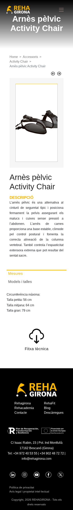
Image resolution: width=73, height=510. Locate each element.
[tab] (37, 273)
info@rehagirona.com (36, 458)
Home (14, 56)
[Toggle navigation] (61, 9)
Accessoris (30, 56)
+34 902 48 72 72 (52, 453)
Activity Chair (19, 61)
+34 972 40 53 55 (25, 453)
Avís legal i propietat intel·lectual (29, 491)
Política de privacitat (21, 487)
